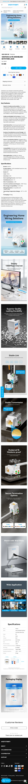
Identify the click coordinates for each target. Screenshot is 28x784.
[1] (2, 42)
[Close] (2, 388)
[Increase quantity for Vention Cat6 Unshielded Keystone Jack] (8, 68)
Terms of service (20, 775)
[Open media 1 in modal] (24, 16)
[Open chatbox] (25, 781)
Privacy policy (11, 775)
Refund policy (4, 775)
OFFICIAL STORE (6, 1)
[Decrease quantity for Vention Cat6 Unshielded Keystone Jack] (3, 68)
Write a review (14, 728)
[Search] (25, 7)
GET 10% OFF (2, 393)
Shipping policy (4, 778)
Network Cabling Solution (7, 11)
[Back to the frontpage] (1, 11)
